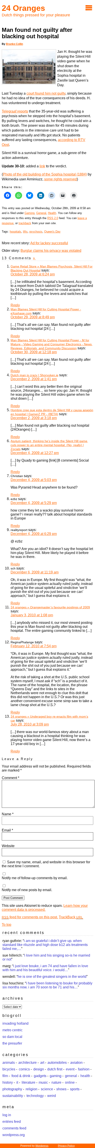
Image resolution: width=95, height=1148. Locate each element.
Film (5, 1076)
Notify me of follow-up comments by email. (35, 878)
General (41, 213)
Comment (10, 778)
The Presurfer (12, 1043)
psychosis (35, 231)
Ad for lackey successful (49, 243)
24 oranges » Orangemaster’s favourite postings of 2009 (50, 607)
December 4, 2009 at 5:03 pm (34, 480)
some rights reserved (60, 179)
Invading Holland (15, 1023)
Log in (6, 1115)
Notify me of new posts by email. (27, 890)
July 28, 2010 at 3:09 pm (30, 724)
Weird (51, 1096)
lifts (25, 231)
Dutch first (54, 1069)
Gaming (29, 213)
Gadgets (40, 1076)
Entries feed (11, 1121)
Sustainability (12, 1096)
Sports (75, 1089)
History (7, 1082)
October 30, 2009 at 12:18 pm (34, 352)
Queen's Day (52, 231)
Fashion (83, 1069)
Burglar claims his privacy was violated (51, 250)
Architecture (27, 1062)
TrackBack (71, 917)
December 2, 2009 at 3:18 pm (34, 418)
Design (38, 1069)
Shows (61, 1089)
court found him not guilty (46, 93)
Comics (24, 1069)
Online (70, 1082)
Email (7, 830)
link (42, 166)
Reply (15, 305)
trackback (25, 223)
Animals (8, 1062)
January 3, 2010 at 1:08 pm (32, 615)
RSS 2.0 (52, 218)
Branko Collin (14, 44)
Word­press (41, 1145)
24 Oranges (23, 8)
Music (43, 1082)
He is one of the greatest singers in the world (52, 976)
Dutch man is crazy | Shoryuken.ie (34, 375)
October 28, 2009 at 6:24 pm (33, 274)
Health (52, 213)
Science (47, 1089)
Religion (31, 1089)
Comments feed (14, 1128)
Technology (35, 1096)
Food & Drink (20, 1076)
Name (7, 814)
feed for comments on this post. (30, 917)
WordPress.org (13, 1135)
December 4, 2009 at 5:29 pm (34, 503)
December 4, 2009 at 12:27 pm (35, 453)
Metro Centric (12, 1030)
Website (8, 846)
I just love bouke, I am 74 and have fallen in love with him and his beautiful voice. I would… (45, 968)
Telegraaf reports (15, 111)
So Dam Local (12, 1037)
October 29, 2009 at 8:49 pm (33, 317)
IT (17, 1082)
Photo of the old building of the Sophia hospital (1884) (45, 174)
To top (6, 924)
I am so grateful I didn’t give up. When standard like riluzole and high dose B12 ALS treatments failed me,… (45, 945)
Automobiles (57, 1062)
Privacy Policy (66, 1145)
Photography (12, 1089)
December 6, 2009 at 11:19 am (35, 572)
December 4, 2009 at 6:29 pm (34, 534)
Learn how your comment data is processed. (45, 907)
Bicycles (8, 1069)
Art (42, 1062)
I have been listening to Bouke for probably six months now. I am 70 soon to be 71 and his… (47, 985)
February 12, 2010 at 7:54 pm (34, 646)
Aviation (76, 1062)
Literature (28, 1082)
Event (70, 1069)
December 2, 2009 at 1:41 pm (34, 379)
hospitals (15, 231)
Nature (56, 1082)
